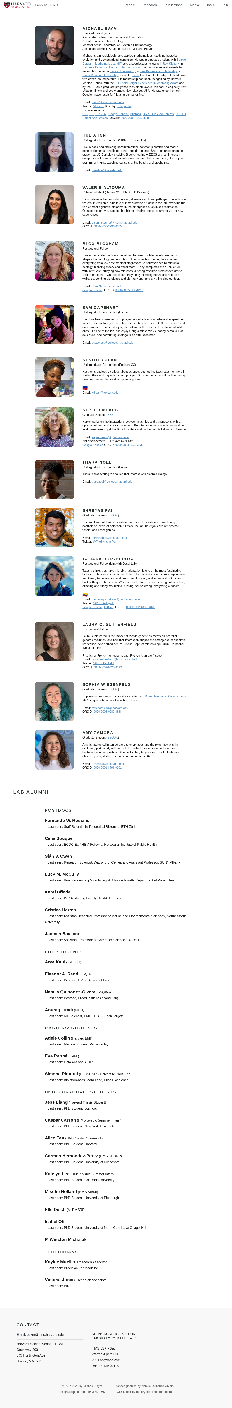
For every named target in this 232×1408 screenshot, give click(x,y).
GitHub (108, 607)
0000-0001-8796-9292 (108, 767)
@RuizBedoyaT (103, 603)
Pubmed (135, 114)
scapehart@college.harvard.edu (112, 342)
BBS (110, 414)
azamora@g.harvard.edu (108, 763)
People (130, 5)
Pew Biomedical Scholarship (158, 71)
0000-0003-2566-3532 (129, 445)
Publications (173, 5)
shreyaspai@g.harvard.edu (109, 537)
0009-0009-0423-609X (108, 667)
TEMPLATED (96, 1392)
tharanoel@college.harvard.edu (112, 481)
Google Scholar (118, 114)
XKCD (121, 1392)
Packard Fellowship (122, 71)
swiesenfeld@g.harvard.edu (110, 708)
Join (225, 5)
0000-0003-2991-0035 (108, 226)
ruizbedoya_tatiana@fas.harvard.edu (116, 599)
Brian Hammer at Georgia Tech (165, 696)
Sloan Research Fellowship (100, 75)
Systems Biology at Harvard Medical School (111, 67)
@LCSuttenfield (103, 663)
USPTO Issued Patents (158, 114)
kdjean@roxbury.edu (105, 392)
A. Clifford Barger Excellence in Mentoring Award (146, 83)
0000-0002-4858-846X (140, 607)
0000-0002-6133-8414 (129, 290)
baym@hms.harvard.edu (108, 102)
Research (149, 5)
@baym (98, 106)
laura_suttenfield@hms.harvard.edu (115, 659)
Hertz (135, 75)
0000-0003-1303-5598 (135, 118)
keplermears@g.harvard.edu (110, 437)
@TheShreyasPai (104, 541)
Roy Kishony (171, 63)
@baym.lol (124, 106)
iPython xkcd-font (152, 1392)
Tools (210, 5)
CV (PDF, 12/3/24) (94, 114)
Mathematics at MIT (108, 63)
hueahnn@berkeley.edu (107, 170)
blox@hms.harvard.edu (107, 286)
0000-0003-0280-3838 (108, 711)
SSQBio (112, 515)
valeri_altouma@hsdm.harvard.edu (114, 222)
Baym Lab (47, 4)
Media (194, 5)
